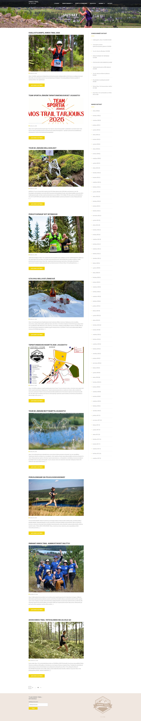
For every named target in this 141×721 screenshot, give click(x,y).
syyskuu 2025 (96, 130)
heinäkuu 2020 (96, 277)
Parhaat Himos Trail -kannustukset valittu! (49, 543)
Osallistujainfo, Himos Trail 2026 (44, 33)
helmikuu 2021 (96, 253)
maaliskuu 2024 (96, 158)
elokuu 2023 (95, 168)
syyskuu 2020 (96, 268)
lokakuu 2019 (96, 310)
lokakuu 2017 (96, 425)
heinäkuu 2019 (96, 325)
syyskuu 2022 (96, 191)
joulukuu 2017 (96, 415)
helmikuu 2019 (96, 348)
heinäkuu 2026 (96, 115)
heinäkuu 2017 (96, 439)
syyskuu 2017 (96, 429)
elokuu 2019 (95, 320)
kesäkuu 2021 (96, 234)
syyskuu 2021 (96, 220)
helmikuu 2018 (96, 406)
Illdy (104, 716)
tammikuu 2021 (96, 258)
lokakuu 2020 (96, 263)
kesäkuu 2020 (96, 282)
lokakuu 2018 (96, 368)
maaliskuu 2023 (96, 182)
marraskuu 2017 (96, 420)
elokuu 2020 (95, 272)
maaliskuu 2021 (96, 249)
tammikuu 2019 (96, 353)
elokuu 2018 (95, 377)
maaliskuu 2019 (96, 344)
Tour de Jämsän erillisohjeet (42, 148)
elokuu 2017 (95, 434)
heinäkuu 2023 (96, 172)
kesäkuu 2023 (96, 177)
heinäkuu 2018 (96, 382)
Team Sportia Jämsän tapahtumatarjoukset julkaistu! (54, 95)
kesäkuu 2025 (96, 139)
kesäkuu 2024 (96, 153)
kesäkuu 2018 (96, 387)
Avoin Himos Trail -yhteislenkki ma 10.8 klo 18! (50, 620)
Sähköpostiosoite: (33, 701)
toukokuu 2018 (96, 391)
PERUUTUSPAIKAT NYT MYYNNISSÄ (43, 214)
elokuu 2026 (95, 111)
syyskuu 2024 (96, 144)
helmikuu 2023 (96, 187)
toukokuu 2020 (96, 287)
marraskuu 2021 (96, 215)
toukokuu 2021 (96, 239)
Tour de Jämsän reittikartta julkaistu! (47, 411)
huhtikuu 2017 (96, 453)
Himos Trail (33, 2)
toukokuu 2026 (96, 120)
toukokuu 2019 (96, 334)
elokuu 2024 (95, 149)
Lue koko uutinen (36, 85)
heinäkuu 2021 (96, 229)
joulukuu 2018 (96, 358)
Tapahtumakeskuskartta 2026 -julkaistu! (48, 345)
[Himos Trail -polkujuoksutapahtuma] (102, 705)
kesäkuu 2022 (96, 206)
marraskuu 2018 (96, 363)
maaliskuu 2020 (96, 296)
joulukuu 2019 (96, 306)
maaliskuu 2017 (96, 458)
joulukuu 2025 (96, 125)
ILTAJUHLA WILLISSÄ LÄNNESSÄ (42, 278)
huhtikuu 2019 (96, 339)
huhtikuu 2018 (96, 396)
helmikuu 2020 (96, 301)
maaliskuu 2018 (96, 401)
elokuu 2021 (95, 225)
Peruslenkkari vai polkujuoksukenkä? (47, 477)
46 (38, 687)
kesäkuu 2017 (96, 444)
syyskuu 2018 (96, 372)
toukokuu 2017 (96, 448)
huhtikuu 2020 (96, 291)
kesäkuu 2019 (96, 329)
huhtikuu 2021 (96, 244)
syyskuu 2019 (96, 315)
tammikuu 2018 (96, 410)
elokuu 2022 (95, 196)
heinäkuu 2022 (96, 201)
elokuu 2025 (95, 134)
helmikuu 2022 (96, 210)
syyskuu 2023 (96, 163)
